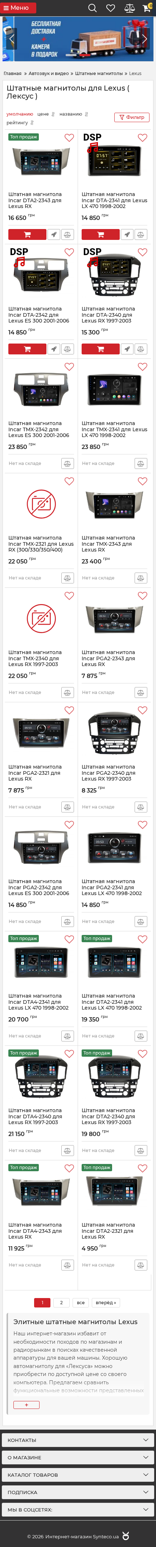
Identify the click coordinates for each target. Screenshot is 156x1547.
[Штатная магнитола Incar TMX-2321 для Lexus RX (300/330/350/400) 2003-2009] (41, 504)
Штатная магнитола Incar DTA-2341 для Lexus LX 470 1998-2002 (114, 203)
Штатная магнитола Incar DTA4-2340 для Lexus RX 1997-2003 (35, 1119)
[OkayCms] (125, 1536)
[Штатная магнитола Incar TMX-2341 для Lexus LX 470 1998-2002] (114, 389)
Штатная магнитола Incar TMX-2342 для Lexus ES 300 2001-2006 (38, 432)
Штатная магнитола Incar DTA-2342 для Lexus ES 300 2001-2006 (38, 318)
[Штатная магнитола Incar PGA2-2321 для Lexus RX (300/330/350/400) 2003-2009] (41, 733)
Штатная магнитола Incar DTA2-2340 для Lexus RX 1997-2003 (108, 1119)
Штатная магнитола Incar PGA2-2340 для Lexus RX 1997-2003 (109, 776)
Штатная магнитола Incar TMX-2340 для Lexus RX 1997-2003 (35, 661)
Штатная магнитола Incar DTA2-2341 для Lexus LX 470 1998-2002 (112, 1005)
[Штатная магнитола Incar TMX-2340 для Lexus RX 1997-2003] (41, 618)
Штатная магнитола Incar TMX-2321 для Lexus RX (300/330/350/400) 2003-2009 (41, 550)
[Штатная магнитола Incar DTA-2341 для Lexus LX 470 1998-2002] (114, 160)
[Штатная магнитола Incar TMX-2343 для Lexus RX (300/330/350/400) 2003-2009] (114, 504)
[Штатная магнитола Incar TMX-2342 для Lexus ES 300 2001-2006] (41, 389)
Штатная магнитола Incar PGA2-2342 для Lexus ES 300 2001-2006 (38, 890)
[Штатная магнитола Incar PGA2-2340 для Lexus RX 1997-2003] (114, 733)
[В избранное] (69, 138)
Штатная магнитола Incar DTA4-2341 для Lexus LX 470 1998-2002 (38, 1005)
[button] (144, 39)
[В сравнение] (67, 234)
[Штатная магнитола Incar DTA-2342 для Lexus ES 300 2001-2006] (41, 275)
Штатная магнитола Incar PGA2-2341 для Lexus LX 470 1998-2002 (112, 890)
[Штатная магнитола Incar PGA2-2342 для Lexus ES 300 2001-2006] (41, 847)
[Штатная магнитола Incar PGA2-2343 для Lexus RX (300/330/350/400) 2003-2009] (114, 618)
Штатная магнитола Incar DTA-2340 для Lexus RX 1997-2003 (108, 318)
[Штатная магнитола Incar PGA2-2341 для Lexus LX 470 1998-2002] (114, 847)
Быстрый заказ (54, 234)
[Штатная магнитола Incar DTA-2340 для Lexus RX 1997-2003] (114, 275)
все (81, 1302)
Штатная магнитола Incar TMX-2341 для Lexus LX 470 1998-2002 (114, 432)
